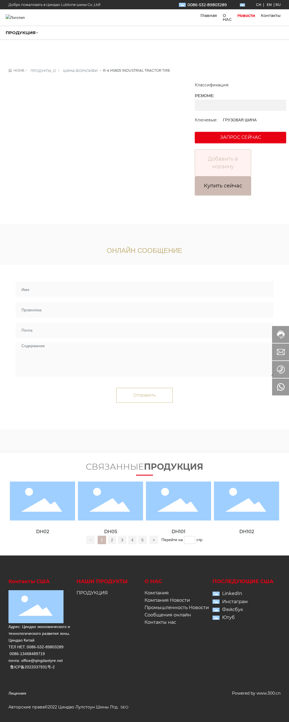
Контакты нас (160, 622)
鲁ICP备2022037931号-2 (32, 667)
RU (278, 5)
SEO (124, 707)
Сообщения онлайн (167, 615)
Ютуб (228, 617)
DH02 (42, 531)
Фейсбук (232, 609)
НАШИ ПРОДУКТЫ (102, 581)
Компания (156, 593)
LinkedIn (232, 593)
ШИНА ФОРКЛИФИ (80, 71)
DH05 (110, 531)
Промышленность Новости (176, 607)
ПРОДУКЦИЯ (92, 593)
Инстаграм (235, 601)
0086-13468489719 (27, 653)
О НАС (153, 581)
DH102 (246, 531)
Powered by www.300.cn (256, 693)
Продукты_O (43, 71)
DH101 (178, 531)
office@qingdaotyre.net (42, 660)
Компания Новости (167, 600)
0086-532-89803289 (207, 4)
